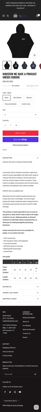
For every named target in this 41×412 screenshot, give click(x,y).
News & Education (29, 329)
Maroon (29, 98)
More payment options (20, 145)
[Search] (8, 16)
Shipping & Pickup (10, 299)
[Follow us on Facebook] (5, 392)
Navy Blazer (17, 98)
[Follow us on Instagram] (14, 392)
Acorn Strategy (18, 405)
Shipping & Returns (9, 348)
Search (25, 337)
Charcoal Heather (11, 104)
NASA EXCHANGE (29, 318)
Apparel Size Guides (10, 293)
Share (5, 149)
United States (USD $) (10, 401)
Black (6, 98)
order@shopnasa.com (10, 321)
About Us (26, 321)
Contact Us (26, 333)
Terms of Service (8, 352)
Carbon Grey (26, 104)
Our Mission (27, 325)
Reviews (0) (7, 287)
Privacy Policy (7, 355)
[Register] (35, 374)
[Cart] (37, 16)
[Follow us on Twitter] (10, 392)
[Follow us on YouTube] (19, 392)
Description (7, 158)
